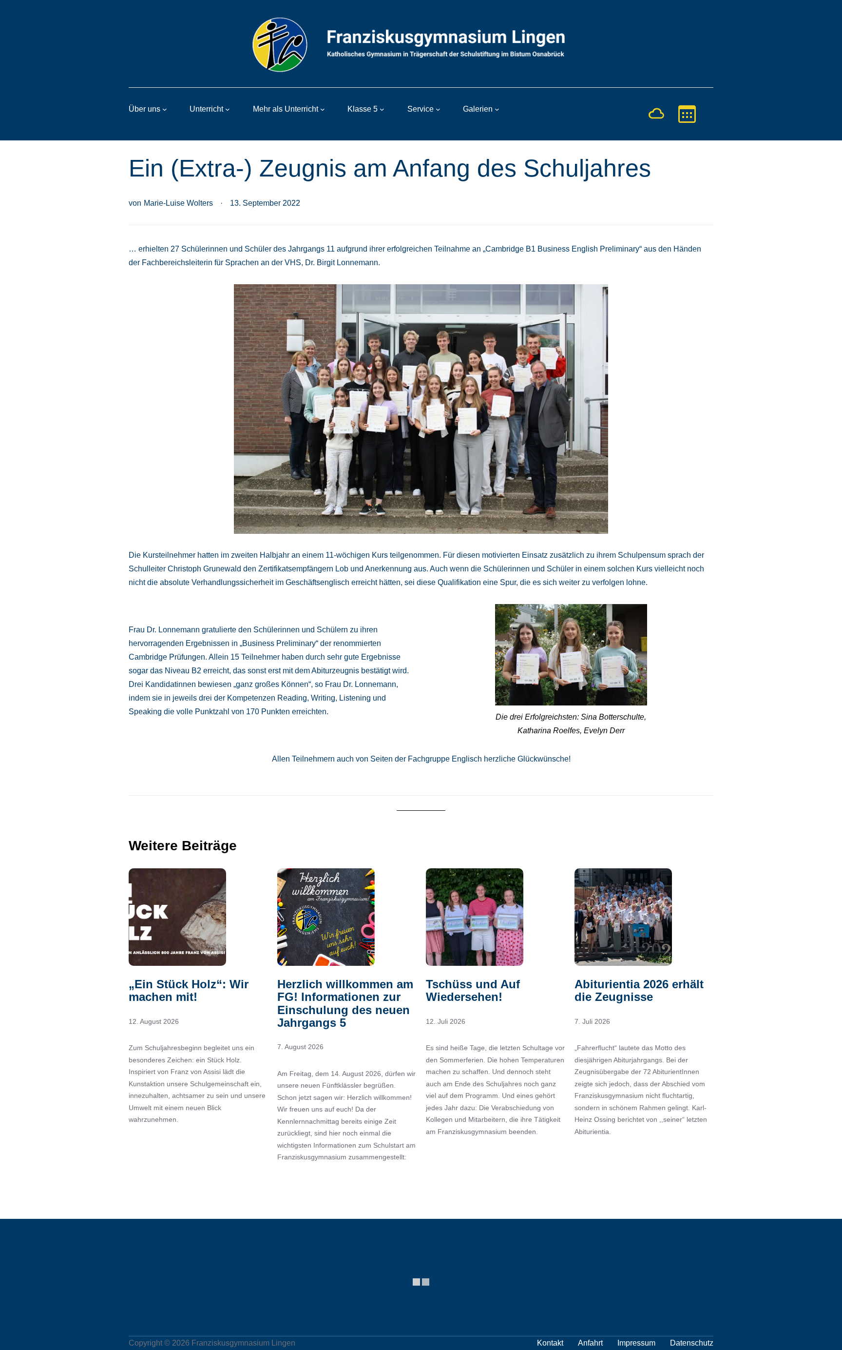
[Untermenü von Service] (438, 109)
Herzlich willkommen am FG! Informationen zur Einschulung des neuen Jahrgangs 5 (345, 1003)
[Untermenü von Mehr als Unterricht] (322, 109)
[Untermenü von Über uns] (164, 109)
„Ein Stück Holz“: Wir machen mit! (189, 990)
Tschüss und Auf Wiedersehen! (473, 990)
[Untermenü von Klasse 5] (382, 109)
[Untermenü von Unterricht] (227, 109)
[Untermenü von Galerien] (497, 109)
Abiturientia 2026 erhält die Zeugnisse (639, 990)
